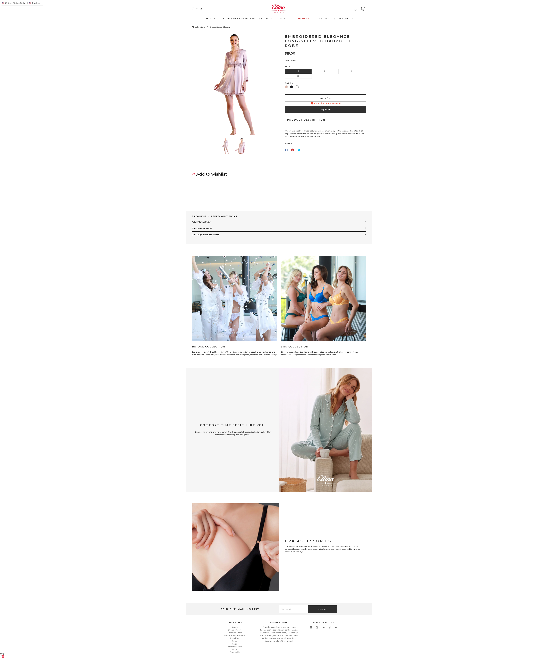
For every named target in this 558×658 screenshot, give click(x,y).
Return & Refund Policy (234, 635)
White (297, 87)
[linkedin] (323, 627)
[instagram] (317, 627)
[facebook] (310, 627)
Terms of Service (234, 646)
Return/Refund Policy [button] (201, 222)
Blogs (234, 649)
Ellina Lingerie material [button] (202, 228)
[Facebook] (286, 150)
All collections (198, 27)
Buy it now (325, 110)
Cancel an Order (235, 633)
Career (234, 641)
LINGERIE (210, 19)
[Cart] (362, 9)
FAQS (234, 644)
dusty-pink (286, 86)
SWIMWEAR (266, 19)
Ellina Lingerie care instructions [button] (205, 235)
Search (199, 9)
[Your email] (293, 609)
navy (291, 86)
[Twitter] (299, 150)
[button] (200, 85)
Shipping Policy (234, 630)
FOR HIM (284, 19)
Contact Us (234, 652)
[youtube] (336, 627)
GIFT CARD (323, 19)
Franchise (234, 638)
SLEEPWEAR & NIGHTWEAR (237, 19)
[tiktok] (330, 627)
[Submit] (195, 9)
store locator (343, 19)
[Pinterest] (292, 150)
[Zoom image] (232, 85)
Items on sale (303, 19)
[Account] (355, 9)
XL (298, 76)
